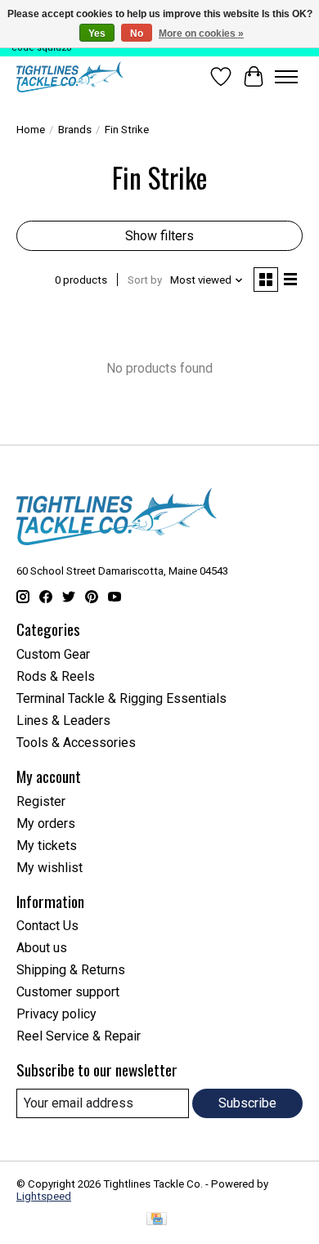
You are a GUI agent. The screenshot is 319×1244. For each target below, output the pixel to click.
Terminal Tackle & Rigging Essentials (121, 698)
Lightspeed (43, 1196)
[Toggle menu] (286, 76)
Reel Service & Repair (78, 1036)
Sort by (145, 280)
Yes (97, 33)
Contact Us (47, 925)
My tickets (46, 845)
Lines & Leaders (63, 720)
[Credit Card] (156, 1220)
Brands (75, 129)
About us (41, 947)
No (136, 33)
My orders (45, 823)
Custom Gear (53, 654)
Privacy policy (56, 1014)
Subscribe (247, 1103)
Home (30, 129)
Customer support (67, 992)
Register (40, 801)
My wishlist (49, 867)
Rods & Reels (55, 676)
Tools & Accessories (76, 742)
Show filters (159, 236)
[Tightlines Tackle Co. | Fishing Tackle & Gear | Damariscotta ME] (70, 76)
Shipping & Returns (70, 970)
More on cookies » (201, 33)
